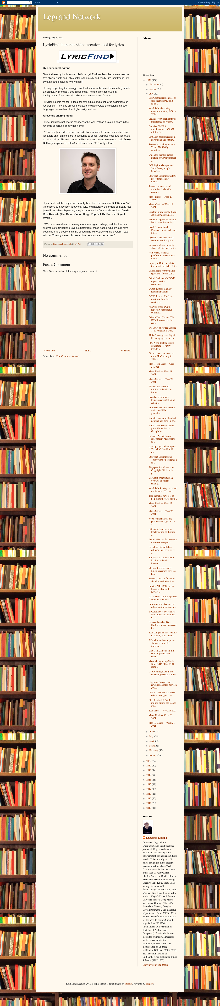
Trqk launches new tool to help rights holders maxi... (163, 497)
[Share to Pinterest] (102, 244)
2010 (149, 807)
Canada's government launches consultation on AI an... (162, 399)
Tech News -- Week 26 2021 (162, 710)
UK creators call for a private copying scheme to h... (163, 598)
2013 (149, 793)
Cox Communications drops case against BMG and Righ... (162, 100)
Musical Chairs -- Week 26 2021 (162, 724)
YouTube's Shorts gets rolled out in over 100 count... (163, 490)
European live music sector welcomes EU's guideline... (162, 410)
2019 (149, 765)
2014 (149, 789)
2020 (149, 760)
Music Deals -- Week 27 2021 (160, 505)
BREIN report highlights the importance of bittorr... (162, 120)
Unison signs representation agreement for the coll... (162, 272)
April (152, 741)
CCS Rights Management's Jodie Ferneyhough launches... (161, 168)
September (154, 84)
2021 (149, 80)
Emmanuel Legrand (156, 837)
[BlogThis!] (92, 244)
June (151, 731)
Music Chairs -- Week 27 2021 (161, 512)
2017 (149, 775)
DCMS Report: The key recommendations (160, 290)
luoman (128, 983)
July (151, 93)
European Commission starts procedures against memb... (162, 178)
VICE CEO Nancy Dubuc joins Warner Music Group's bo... (161, 428)
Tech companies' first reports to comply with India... (163, 634)
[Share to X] (95, 244)
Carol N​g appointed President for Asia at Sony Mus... (163, 229)
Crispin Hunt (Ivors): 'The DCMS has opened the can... (161, 320)
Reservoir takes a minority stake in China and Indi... (162, 246)
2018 (149, 770)
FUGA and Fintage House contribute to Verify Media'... (161, 345)
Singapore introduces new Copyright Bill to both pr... (161, 470)
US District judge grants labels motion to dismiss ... (162, 531)
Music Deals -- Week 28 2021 (160, 373)
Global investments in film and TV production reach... (161, 653)
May (151, 736)
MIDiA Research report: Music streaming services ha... (162, 570)
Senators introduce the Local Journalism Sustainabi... (163, 213)
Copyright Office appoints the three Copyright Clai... (163, 264)
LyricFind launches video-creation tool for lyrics (161, 239)
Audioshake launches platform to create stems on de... (161, 255)
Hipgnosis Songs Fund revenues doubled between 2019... (163, 684)
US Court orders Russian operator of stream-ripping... (161, 480)
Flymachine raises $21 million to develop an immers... (160, 389)
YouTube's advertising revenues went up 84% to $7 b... (162, 111)
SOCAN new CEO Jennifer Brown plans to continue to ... (162, 614)
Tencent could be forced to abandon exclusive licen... (162, 580)
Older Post (126, 350)
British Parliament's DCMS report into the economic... (162, 281)
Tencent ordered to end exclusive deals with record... (160, 189)
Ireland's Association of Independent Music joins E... (162, 438)
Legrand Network (72, 16)
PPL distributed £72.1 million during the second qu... (162, 702)
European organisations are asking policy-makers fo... (163, 605)
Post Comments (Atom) (67, 356)
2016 (149, 779)
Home (88, 350)
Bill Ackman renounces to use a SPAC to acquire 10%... (161, 356)
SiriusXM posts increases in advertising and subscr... (162, 138)
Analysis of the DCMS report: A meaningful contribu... (160, 309)
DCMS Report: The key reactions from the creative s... (160, 299)
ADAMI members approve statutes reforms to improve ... (161, 643)
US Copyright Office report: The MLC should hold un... (162, 449)
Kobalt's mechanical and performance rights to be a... (162, 521)
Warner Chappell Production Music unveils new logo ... (163, 221)
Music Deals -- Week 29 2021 (160, 198)
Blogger (149, 983)
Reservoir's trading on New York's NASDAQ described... (162, 147)
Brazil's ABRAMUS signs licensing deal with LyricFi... (161, 588)
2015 (149, 784)
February (154, 750)
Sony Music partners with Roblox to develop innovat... (161, 560)
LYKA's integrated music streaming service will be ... (162, 674)
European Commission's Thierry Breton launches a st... (163, 459)
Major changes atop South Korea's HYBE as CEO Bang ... (161, 663)
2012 (149, 798)
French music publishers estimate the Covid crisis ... (162, 549)
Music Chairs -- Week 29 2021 (161, 206)
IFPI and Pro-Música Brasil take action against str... (162, 694)
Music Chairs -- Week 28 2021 (161, 380)
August (153, 89)
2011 (149, 803)
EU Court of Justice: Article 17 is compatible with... (162, 329)
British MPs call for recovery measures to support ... (163, 541)
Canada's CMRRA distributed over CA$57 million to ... (161, 129)
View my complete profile (155, 964)
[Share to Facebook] (99, 244)
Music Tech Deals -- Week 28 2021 (161, 365)
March (152, 745)
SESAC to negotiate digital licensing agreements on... (163, 337)
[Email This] (89, 244)
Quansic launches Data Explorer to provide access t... (163, 624)
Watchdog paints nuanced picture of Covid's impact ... (162, 157)
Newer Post (49, 350)
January (153, 755)
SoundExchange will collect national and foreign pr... (162, 419)
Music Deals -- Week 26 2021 (160, 717)
